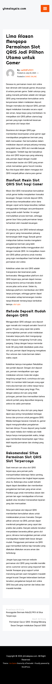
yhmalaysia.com (14, 8)
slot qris (16, 304)
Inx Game (13, 663)
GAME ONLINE (31, 77)
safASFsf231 (27, 70)
